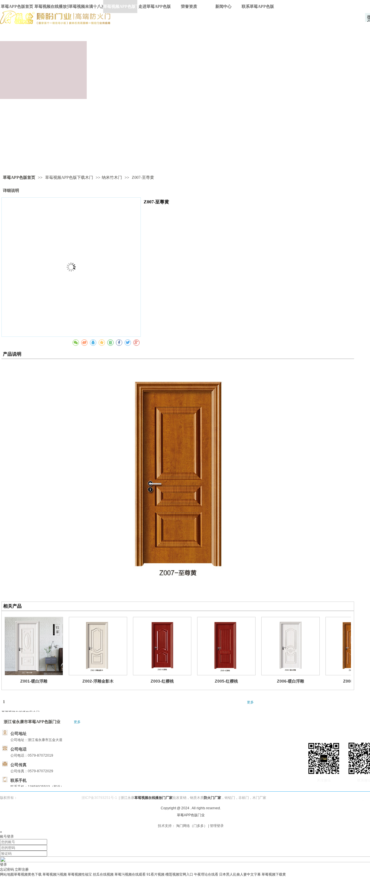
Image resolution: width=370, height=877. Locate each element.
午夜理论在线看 (206, 874)
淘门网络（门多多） (191, 826)
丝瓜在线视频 (103, 874)
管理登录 (217, 826)
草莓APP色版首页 (19, 177)
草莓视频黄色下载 (28, 874)
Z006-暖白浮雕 (290, 681)
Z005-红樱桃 (226, 681)
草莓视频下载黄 (274, 874)
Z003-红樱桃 (162, 681)
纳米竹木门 (112, 177)
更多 (250, 702)
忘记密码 (7, 869)
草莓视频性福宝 (80, 874)
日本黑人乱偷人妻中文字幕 (240, 874)
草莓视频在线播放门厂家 (153, 798)
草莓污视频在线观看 (130, 874)
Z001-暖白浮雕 (33, 681)
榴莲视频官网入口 (179, 874)
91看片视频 (155, 874)
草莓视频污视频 (54, 874)
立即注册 (22, 869)
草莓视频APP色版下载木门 (69, 177)
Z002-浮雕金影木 (98, 681)
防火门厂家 (212, 798)
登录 (3, 865)
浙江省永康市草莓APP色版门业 (32, 722)
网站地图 (7, 874)
